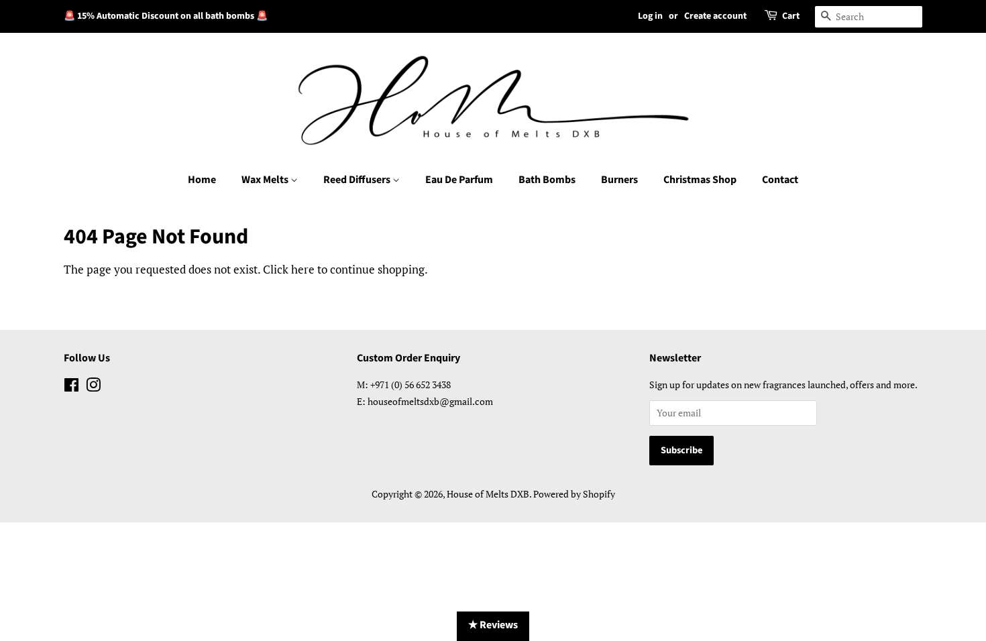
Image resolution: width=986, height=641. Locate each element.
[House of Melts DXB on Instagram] (93, 387)
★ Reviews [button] (493, 625)
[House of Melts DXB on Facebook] (71, 387)
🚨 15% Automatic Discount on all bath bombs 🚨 (166, 16)
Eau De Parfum (459, 179)
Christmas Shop (699, 179)
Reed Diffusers (357, 179)
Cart (791, 16)
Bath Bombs (547, 179)
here (303, 269)
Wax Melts (265, 179)
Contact (780, 179)
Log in (650, 16)
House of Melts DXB (488, 493)
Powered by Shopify (574, 493)
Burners (619, 179)
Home (202, 179)
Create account (715, 16)
